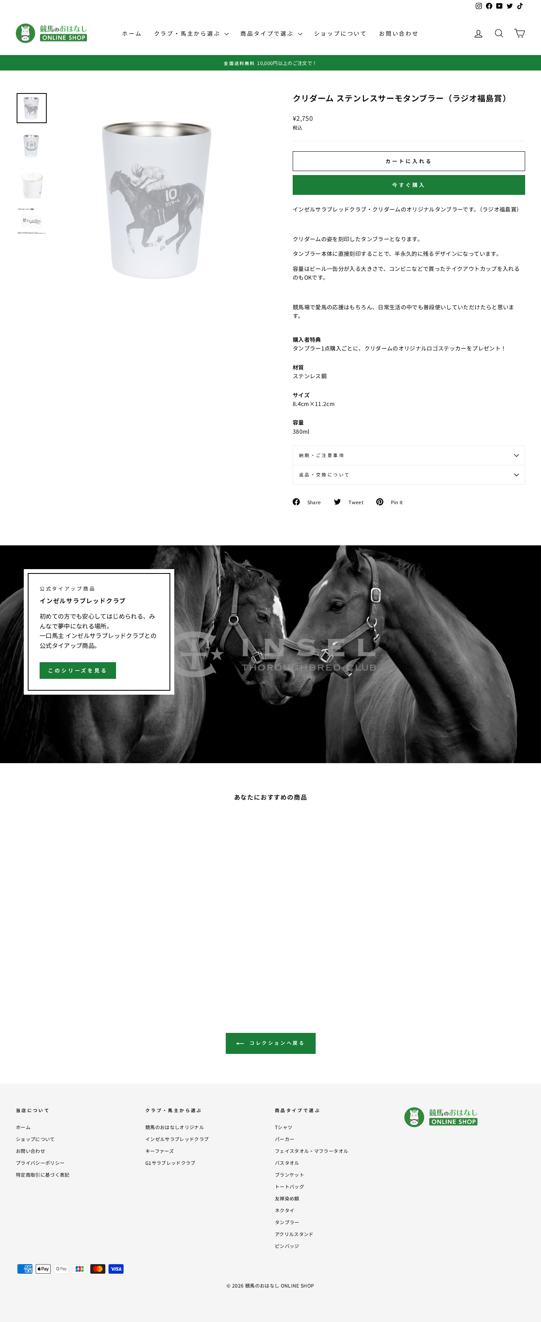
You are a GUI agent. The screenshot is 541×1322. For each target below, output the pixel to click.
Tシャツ (283, 1127)
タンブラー (287, 1222)
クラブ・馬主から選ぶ (188, 33)
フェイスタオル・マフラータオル (311, 1150)
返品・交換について (324, 474)
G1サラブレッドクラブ (170, 1162)
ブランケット (289, 1174)
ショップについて (340, 33)
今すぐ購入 (409, 185)
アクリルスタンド (294, 1234)
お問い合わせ (399, 33)
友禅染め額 (287, 1198)
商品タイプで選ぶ (268, 33)
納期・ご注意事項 (322, 455)
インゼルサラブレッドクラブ (177, 1138)
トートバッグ (289, 1186)
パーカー (284, 1138)
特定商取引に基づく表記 (43, 1174)
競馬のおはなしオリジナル (174, 1127)
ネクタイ (284, 1210)
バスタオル (287, 1162)
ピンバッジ (287, 1245)
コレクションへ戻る (276, 1042)
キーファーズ (159, 1150)
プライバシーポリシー (40, 1162)
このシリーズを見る (78, 670)
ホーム (132, 33)
